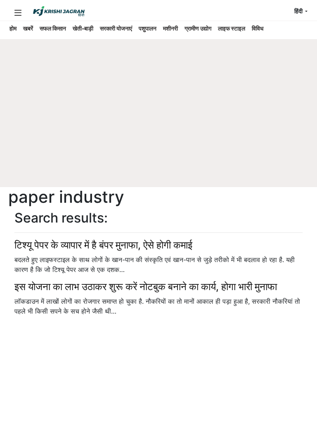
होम (13, 28)
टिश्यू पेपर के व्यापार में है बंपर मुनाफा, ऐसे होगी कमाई (103, 245)
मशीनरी (170, 28)
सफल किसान (53, 28)
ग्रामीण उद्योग (198, 28)
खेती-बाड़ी (83, 28)
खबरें (28, 28)
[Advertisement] (154, 125)
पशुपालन (147, 28)
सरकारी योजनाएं (116, 28)
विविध (257, 28)
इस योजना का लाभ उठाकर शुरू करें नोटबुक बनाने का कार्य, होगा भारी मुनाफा (145, 287)
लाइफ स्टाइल (231, 28)
